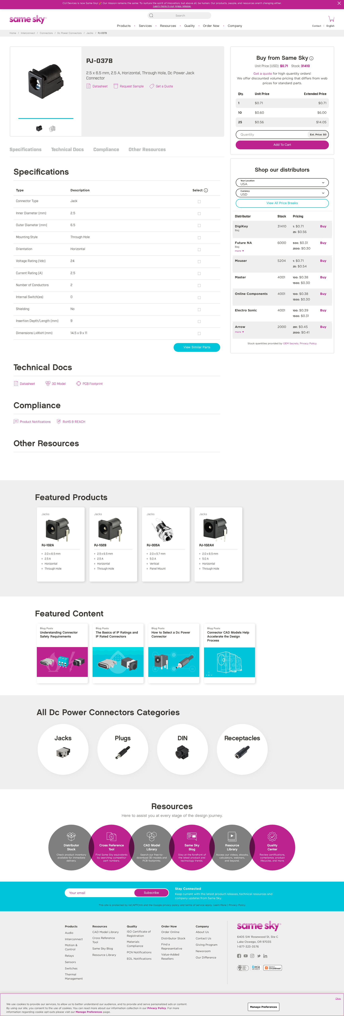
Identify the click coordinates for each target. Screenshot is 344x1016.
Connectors (46, 33)
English (330, 26)
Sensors (70, 962)
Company (235, 25)
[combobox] (179, 15)
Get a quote (262, 73)
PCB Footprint (93, 383)
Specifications (26, 149)
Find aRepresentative (171, 946)
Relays (69, 955)
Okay (338, 998)
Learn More (219, 905)
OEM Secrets (290, 343)
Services (145, 25)
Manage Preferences (89, 1011)
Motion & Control (71, 947)
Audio (69, 932)
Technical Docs (67, 149)
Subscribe (151, 892)
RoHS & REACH (74, 421)
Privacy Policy (237, 905)
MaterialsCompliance (135, 944)
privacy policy (171, 905)
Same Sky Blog (102, 948)
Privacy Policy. (308, 343)
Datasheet (100, 86)
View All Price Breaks (282, 203)
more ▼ (239, 250)
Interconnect (28, 33)
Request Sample (132, 86)
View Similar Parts (197, 347)
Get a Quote (164, 86)
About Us (202, 932)
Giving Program (206, 944)
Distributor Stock (173, 938)
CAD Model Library (105, 932)
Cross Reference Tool (103, 940)
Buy (323, 226)
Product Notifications (35, 421)
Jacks (89, 33)
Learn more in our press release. (172, 6)
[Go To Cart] (330, 19)
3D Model (59, 383)
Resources (168, 25)
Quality (189, 25)
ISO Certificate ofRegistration (139, 933)
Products (124, 25)
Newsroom (203, 951)
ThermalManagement (74, 976)
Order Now (211, 25)
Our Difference (206, 957)
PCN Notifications (139, 952)
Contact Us (203, 938)
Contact (316, 26)
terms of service (194, 905)
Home (13, 33)
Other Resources (147, 149)
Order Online (170, 932)
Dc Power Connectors (69, 33)
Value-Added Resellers (170, 956)
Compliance (106, 149)
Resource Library (104, 954)
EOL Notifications (139, 958)
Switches (71, 968)
